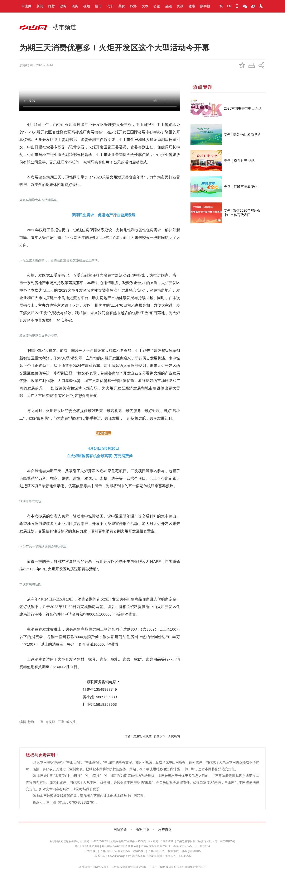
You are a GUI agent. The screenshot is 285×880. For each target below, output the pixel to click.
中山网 (26, 6)
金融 (168, 6)
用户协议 (165, 829)
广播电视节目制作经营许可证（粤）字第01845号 (206, 841)
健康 (191, 6)
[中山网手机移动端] (237, 6)
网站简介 (120, 829)
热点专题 (203, 87)
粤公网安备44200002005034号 (120, 846)
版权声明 (142, 829)
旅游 (133, 6)
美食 (121, 6)
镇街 (75, 6)
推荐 (51, 6)
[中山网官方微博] (253, 6)
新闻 (40, 6)
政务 (63, 6)
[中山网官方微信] (245, 6)
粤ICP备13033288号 (87, 846)
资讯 (180, 6)
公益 (156, 6)
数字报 (205, 6)
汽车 (110, 6)
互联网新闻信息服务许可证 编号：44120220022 (79, 841)
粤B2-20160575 (182, 846)
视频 (86, 6)
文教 (145, 6)
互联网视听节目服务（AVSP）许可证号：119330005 (142, 841)
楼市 (98, 6)
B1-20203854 (202, 846)
